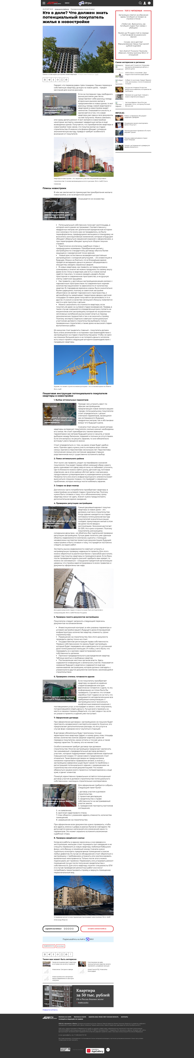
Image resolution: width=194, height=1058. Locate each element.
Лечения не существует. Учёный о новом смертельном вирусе (137, 96)
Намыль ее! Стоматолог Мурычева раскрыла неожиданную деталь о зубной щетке (137, 67)
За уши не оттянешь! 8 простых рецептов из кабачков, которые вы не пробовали (138, 89)
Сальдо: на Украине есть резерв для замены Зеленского (137, 146)
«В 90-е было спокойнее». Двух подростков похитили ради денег (137, 73)
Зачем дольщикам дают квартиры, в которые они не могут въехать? (64, 963)
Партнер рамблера (78, 1049)
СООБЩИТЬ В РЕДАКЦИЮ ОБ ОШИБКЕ (71, 1019)
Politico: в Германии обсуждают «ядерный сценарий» (135, 116)
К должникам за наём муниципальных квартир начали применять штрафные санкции (99, 964)
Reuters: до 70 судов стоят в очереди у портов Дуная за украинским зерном (133, 35)
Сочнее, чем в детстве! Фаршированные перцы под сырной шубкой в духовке (133, 44)
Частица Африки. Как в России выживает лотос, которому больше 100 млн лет (137, 104)
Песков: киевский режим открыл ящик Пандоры (135, 138)
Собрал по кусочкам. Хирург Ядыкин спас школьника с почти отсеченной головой (138, 82)
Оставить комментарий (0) (97, 929)
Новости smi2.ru (50, 1010)
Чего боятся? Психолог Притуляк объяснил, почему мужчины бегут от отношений (133, 53)
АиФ (96, 74)
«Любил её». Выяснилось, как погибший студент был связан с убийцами (133, 26)
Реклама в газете (80, 1017)
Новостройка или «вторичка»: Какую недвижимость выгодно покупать (63, 978)
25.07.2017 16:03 (48, 9)
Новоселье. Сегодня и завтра (62, 969)
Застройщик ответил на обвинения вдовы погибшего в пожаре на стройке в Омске (133, 17)
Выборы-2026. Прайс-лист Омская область (103, 1017)
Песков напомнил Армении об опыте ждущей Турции (137, 131)
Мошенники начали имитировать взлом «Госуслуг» (136, 124)
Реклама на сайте (65, 1017)
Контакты (124, 1017)
